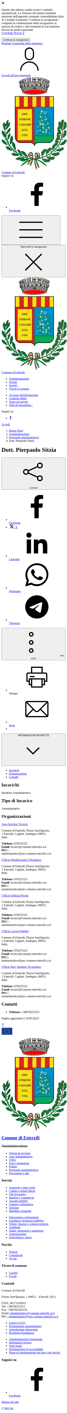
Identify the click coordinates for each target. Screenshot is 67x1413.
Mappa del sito (10, 1402)
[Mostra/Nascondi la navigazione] (30, 230)
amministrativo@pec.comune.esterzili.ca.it (33, 1316)
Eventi (13, 1276)
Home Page (16, 430)
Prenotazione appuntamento (25, 1326)
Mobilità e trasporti (20, 1211)
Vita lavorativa (17, 1194)
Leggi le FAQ (17, 1322)
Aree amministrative (21, 1156)
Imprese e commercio (21, 1197)
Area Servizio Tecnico (14, 824)
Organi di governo (20, 1153)
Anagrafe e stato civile (22, 1187)
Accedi (5, 424)
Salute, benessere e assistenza (26, 1230)
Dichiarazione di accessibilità (26, 1349)
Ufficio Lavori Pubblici (15, 931)
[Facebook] (10, 418)
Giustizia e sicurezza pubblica (26, 1220)
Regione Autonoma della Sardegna (21, 43)
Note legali (15, 1345)
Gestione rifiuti (17, 398)
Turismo (14, 1207)
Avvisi (13, 1258)
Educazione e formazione (24, 1217)
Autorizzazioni (17, 1234)
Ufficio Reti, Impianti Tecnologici (21, 966)
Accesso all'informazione (23, 395)
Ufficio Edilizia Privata (14, 895)
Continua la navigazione (16, 39)
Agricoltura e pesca (20, 1237)
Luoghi (13, 1272)
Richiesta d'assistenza (21, 1332)
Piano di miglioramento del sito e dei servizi (34, 1352)
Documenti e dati (19, 1173)
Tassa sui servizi (18, 401)
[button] (19, 378)
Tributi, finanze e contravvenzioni (28, 1224)
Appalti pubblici (18, 1201)
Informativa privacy (20, 1342)
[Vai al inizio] (2, 1025)
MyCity (9, 1408)
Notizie (13, 1251)
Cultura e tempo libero (22, 1190)
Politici (13, 1166)
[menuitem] (13, 527)
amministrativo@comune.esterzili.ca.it (32, 1313)
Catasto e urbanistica (21, 1204)
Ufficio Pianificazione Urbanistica (21, 859)
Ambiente (14, 1227)
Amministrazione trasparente (25, 1339)
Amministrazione (19, 434)
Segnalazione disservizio (23, 1329)
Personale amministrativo (23, 437)
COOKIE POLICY (13, 33)
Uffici (12, 1159)
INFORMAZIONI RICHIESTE (33, 735)
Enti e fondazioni (19, 1163)
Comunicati (16, 1255)
